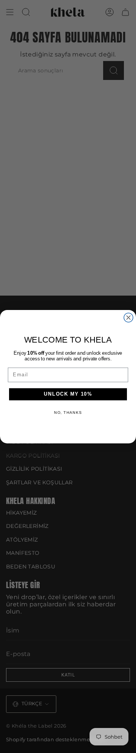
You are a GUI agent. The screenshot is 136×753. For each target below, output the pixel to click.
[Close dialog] (128, 317)
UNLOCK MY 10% (68, 394)
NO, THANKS (68, 412)
